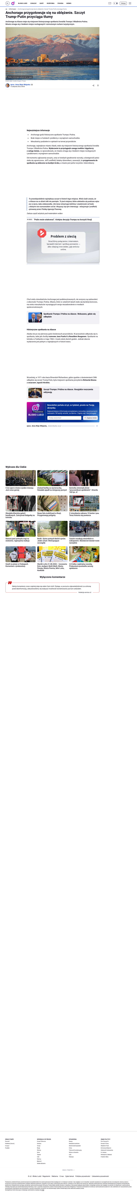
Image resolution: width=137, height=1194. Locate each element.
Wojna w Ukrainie (73, 1152)
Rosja (38, 1148)
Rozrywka (50, 3)
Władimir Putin (105, 1145)
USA (38, 1157)
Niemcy (39, 1159)
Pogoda (60, 3)
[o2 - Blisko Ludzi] (14, 3)
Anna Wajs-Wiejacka (22, 85)
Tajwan (39, 1154)
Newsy (71, 1141)
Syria (38, 1152)
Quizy (42, 3)
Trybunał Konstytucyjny (75, 1150)
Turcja (38, 1145)
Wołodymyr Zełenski (106, 1154)
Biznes (68, 3)
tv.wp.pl (7, 1145)
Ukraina (39, 1143)
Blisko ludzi (22, 3)
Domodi (7, 1141)
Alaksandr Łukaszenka (107, 1150)
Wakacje (71, 1157)
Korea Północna (41, 1141)
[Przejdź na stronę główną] (8, 5)
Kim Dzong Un (105, 1141)
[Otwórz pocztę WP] (109, 3)
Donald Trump (105, 1143)
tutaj (43, 1190)
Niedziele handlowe (74, 1143)
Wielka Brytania (41, 1163)
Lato (70, 1154)
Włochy (39, 1150)
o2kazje (33, 3)
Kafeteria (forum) (9, 1143)
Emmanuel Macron (106, 1148)
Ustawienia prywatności (100, 1176)
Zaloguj (123, 3)
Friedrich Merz (104, 1157)
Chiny (70, 1148)
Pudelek (7, 1148)
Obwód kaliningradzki (75, 1145)
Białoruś (39, 1161)
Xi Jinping (103, 1152)
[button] (115, 3)
